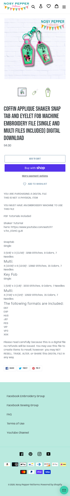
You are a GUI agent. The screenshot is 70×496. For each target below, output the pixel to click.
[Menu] (64, 6)
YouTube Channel (18, 432)
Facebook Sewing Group (23, 405)
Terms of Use (15, 423)
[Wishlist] (49, 6)
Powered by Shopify (51, 485)
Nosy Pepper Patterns (28, 485)
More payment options (35, 176)
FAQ (9, 414)
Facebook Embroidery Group (26, 396)
